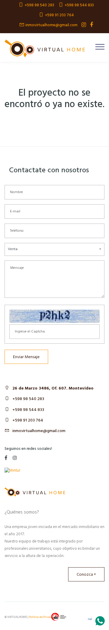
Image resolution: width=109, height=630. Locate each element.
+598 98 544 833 (28, 409)
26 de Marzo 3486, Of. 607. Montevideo (53, 388)
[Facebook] (90, 25)
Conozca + (86, 574)
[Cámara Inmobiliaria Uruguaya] (58, 617)
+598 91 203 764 (27, 420)
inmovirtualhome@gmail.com (38, 431)
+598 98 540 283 (28, 399)
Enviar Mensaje (26, 357)
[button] (54, 249)
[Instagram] (82, 25)
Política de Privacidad (43, 617)
